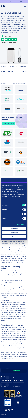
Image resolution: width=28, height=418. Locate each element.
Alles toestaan (14, 228)
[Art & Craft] (7, 99)
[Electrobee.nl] (21, 108)
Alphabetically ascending (20, 83)
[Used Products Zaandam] (7, 162)
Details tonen (20, 224)
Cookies (3, 414)
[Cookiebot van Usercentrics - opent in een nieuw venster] (20, 180)
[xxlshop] (21, 171)
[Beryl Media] (21, 99)
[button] (14, 1)
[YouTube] (12, 409)
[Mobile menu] (25, 6)
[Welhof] (21, 162)
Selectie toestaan (14, 232)
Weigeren (14, 236)
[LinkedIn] (6, 409)
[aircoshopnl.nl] (7, 89)
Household (12, 66)
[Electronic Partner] (7, 133)
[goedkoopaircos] (7, 143)
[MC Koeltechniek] (21, 143)
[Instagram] (9, 409)
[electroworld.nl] (21, 133)
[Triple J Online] (7, 152)
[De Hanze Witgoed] (7, 108)
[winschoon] (7, 171)
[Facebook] (2, 409)
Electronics (4, 66)
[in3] (5, 6)
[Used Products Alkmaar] (21, 152)
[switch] (24, 209)
